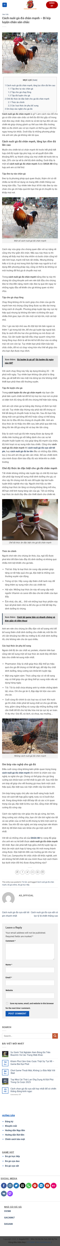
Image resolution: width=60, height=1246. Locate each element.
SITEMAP (31, 1242)
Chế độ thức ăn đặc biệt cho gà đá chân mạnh (27, 99)
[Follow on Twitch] (10, 1193)
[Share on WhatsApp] (17, 872)
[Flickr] (54, 1185)
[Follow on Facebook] (4, 1185)
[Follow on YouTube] (47, 1185)
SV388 (7, 1211)
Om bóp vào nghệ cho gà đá (18, 109)
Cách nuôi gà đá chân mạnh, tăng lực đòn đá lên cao (30, 85)
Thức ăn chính (16, 102)
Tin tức (5, 14)
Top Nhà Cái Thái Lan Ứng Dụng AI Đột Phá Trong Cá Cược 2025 (31, 1081)
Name (9, 965)
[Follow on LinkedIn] (41, 1185)
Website (9, 990)
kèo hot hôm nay (43, 1242)
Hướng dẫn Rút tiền (14, 1134)
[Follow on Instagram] (10, 1185)
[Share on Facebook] (22, 872)
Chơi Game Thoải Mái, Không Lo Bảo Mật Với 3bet (32, 1071)
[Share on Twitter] (27, 872)
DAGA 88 (35, 838)
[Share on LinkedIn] (42, 872)
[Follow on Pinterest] (35, 1185)
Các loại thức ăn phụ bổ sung (23, 105)
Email (9, 977)
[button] (4, 5)
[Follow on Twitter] (16, 1185)
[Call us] (29, 1185)
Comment (10, 941)
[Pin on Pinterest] (37, 872)
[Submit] (55, 1036)
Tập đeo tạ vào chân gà (20, 89)
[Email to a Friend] (32, 872)
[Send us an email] (22, 1185)
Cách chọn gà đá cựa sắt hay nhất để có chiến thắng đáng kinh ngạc (33, 1090)
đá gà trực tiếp (23, 885)
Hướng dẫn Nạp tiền (15, 1130)
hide (35, 80)
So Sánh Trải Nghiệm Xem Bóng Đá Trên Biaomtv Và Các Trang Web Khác (30, 1053)
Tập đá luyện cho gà (19, 95)
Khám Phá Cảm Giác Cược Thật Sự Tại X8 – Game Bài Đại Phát (32, 1062)
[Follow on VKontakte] (4, 1193)
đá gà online (12, 885)
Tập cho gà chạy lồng (19, 92)
